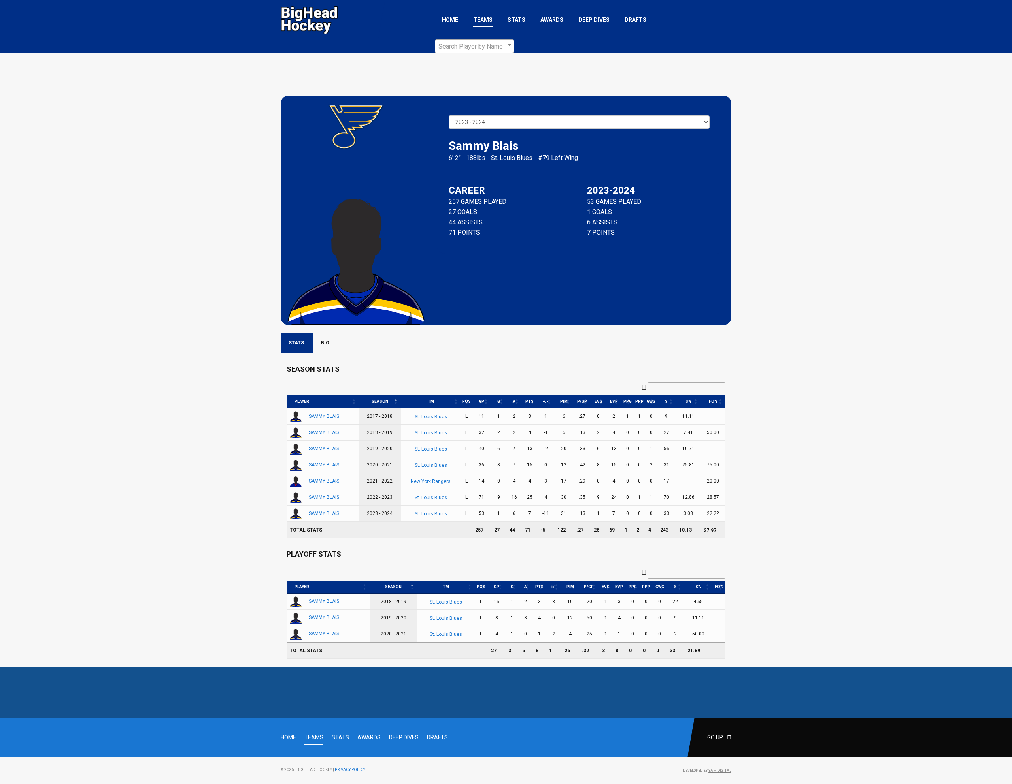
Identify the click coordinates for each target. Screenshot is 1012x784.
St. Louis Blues (511, 158)
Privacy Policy (350, 769)
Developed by (707, 771)
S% (688, 401)
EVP (614, 401)
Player (302, 401)
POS (466, 401)
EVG (598, 401)
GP (481, 401)
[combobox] (474, 46)
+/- (545, 401)
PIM (564, 401)
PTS (529, 401)
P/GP (582, 401)
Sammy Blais (324, 416)
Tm (431, 401)
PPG (627, 401)
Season (380, 401)
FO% (713, 401)
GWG (651, 401)
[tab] (297, 343)
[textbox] (474, 46)
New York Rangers (431, 481)
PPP (639, 401)
